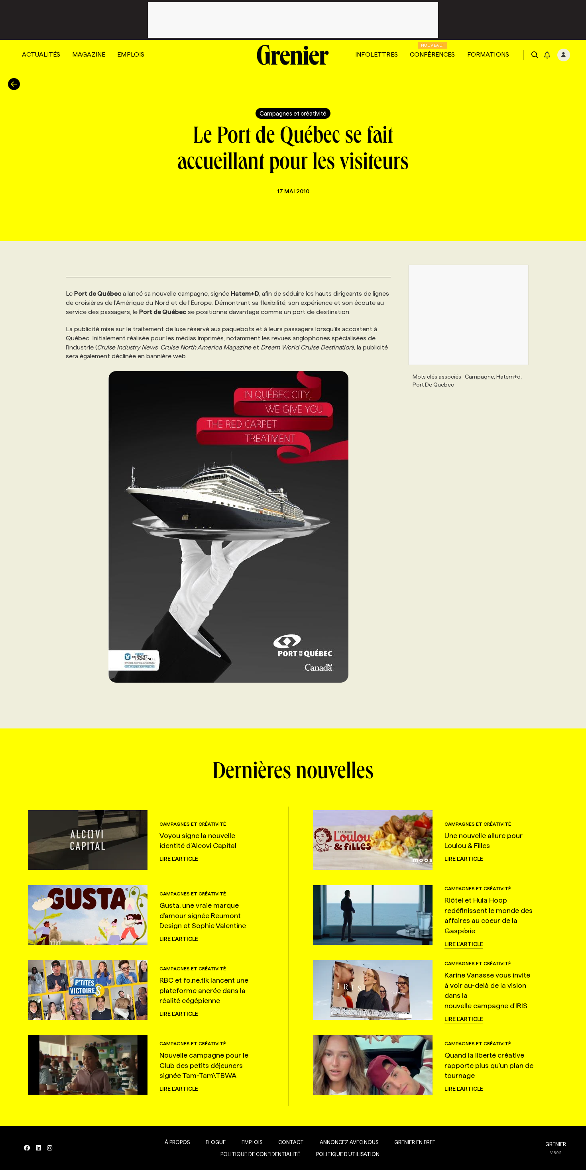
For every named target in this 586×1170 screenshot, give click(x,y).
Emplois (130, 54)
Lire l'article (178, 859)
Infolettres (376, 54)
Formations (488, 54)
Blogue (216, 1142)
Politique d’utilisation (348, 1154)
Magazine (88, 54)
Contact (291, 1142)
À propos (177, 1142)
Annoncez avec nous (349, 1142)
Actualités (41, 54)
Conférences (432, 54)
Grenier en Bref (414, 1142)
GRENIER (555, 1144)
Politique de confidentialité (260, 1154)
